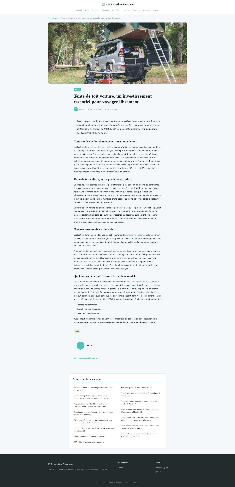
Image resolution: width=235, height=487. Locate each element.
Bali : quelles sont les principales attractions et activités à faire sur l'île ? (138, 435)
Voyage (156, 10)
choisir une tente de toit (138, 281)
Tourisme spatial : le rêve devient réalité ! (136, 387)
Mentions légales (161, 467)
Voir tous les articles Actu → (86, 358)
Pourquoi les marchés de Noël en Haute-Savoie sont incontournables (94, 429)
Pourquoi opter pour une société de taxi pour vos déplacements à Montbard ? (139, 410)
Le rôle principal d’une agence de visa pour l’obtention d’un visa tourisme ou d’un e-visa (91, 397)
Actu (87, 10)
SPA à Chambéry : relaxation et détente (89, 442)
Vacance (146, 10)
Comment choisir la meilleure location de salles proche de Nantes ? (139, 402)
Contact (158, 472)
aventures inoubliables (134, 235)
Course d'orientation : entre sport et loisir (89, 436)
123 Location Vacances (117, 4)
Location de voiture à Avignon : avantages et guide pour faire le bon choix (93, 413)
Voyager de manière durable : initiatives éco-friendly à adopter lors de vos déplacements (91, 405)
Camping (105, 10)
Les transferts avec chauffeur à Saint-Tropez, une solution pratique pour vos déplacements (139, 418)
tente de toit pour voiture (101, 147)
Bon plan (95, 10)
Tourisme (136, 10)
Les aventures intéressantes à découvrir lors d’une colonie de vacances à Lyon (140, 427)
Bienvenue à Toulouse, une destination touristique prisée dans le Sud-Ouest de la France (93, 421)
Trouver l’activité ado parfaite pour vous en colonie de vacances (93, 388)
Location (126, 10)
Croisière (116, 10)
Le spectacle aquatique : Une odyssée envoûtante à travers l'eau (140, 394)
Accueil (79, 10)
